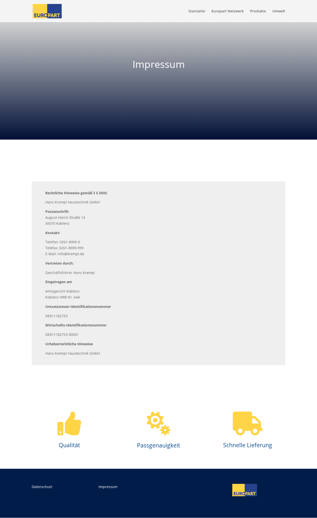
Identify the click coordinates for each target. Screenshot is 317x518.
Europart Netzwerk (227, 11)
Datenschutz (42, 486)
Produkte (258, 11)
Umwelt (278, 11)
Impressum (108, 486)
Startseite (196, 11)
